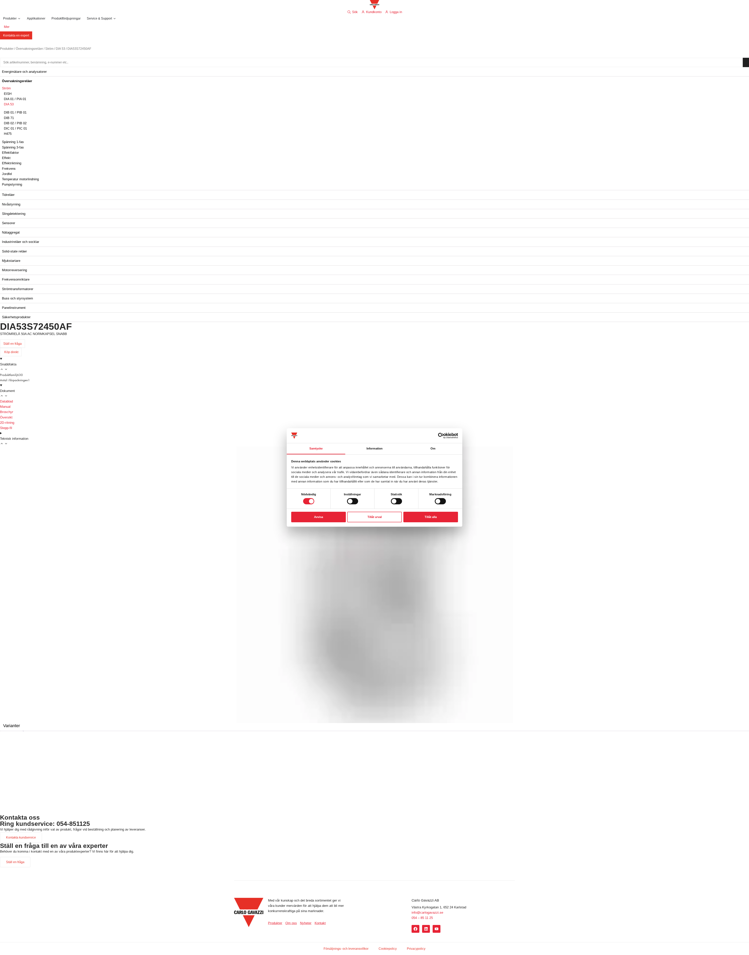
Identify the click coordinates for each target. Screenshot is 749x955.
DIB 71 (9, 118)
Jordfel (7, 174)
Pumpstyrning (12, 184)
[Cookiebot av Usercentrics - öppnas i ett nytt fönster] (441, 436)
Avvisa (318, 517)
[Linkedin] (426, 929)
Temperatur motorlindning (20, 179)
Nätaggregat (11, 232)
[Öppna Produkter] (19, 18)
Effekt (6, 158)
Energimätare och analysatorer (24, 72)
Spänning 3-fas (13, 147)
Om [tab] (432, 448)
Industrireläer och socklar (20, 242)
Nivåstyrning (11, 204)
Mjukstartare (11, 261)
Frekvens (9, 169)
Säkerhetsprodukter (16, 317)
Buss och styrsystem (17, 298)
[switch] (352, 501)
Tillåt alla (431, 517)
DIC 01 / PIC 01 (15, 128)
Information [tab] (374, 448)
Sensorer (8, 223)
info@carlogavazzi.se (427, 912)
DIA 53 (60, 48)
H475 (8, 134)
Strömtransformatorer (17, 289)
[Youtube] (436, 929)
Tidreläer (8, 195)
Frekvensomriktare (15, 279)
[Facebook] (415, 929)
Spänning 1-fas (13, 142)
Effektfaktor (10, 153)
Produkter (6, 48)
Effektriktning (11, 163)
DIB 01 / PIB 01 (15, 112)
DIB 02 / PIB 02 (15, 123)
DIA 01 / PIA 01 (15, 99)
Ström (49, 48)
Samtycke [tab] (316, 448)
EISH (8, 94)
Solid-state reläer (14, 251)
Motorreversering (14, 270)
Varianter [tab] (11, 725)
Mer (7, 27)
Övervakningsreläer (29, 48)
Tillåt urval (374, 517)
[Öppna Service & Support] (114, 18)
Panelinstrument (14, 308)
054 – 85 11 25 (422, 918)
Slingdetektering (13, 214)
